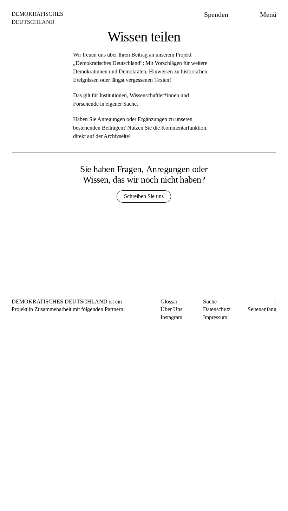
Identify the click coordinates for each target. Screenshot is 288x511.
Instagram (171, 317)
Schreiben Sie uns (144, 196)
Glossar (169, 301)
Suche (210, 301)
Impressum (215, 317)
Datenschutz (216, 309)
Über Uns (171, 309)
